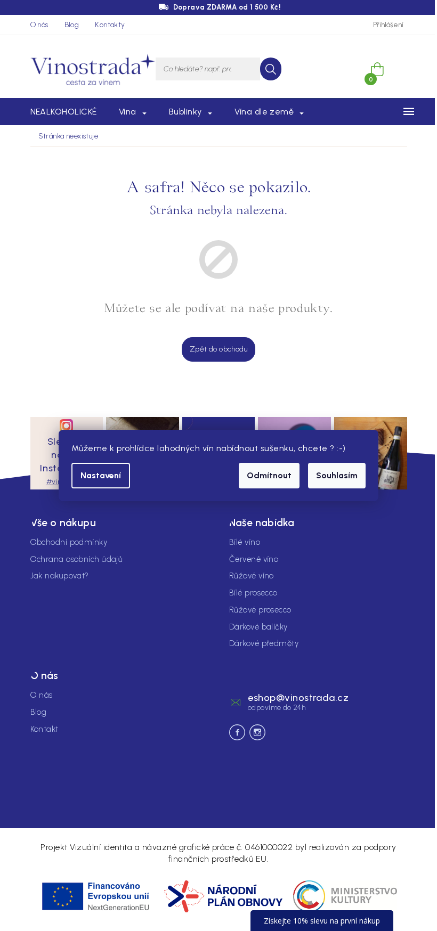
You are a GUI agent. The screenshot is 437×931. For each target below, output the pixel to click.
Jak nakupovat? (59, 576)
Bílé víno (244, 542)
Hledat (270, 69)
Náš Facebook (237, 732)
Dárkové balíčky (258, 627)
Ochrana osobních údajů (76, 559)
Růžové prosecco (260, 610)
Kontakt (44, 729)
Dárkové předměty (263, 643)
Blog (71, 24)
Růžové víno (251, 576)
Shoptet (223, 817)
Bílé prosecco (253, 593)
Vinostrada (257, 732)
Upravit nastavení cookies (75, 795)
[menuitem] (64, 112)
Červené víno (253, 559)
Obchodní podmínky (69, 542)
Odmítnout (269, 475)
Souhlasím (337, 475)
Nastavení (100, 475)
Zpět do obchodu (218, 349)
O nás (39, 24)
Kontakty (110, 24)
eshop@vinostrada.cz (298, 698)
